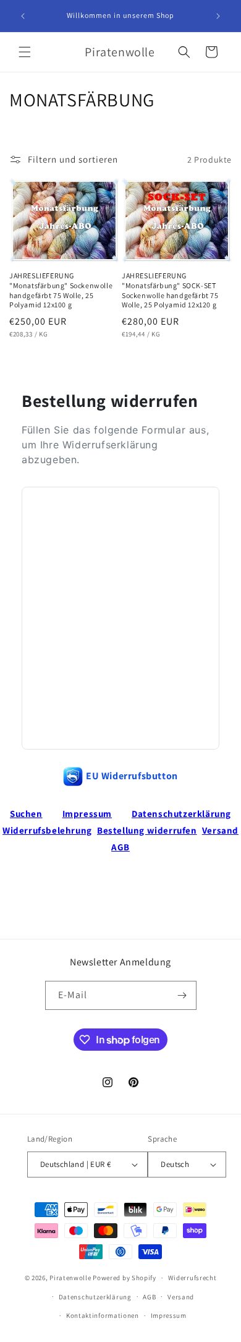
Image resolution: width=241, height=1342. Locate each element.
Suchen (26, 813)
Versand (220, 830)
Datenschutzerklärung (181, 813)
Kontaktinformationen (102, 1315)
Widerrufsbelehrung (47, 830)
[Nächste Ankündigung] (218, 16)
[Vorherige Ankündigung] (22, 16)
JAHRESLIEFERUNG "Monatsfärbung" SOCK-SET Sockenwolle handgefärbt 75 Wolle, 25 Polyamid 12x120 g (170, 290)
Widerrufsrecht (192, 1277)
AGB (120, 847)
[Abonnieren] (182, 995)
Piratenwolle (70, 1277)
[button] (24, 52)
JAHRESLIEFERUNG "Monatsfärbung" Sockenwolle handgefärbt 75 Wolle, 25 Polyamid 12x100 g (60, 290)
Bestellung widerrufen (147, 830)
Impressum (87, 813)
